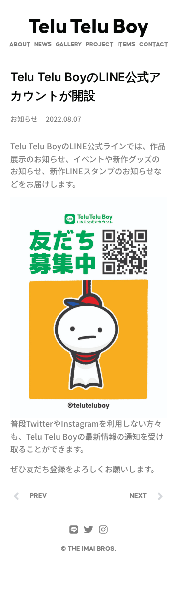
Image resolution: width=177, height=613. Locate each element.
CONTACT (153, 44)
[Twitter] (88, 529)
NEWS (43, 44)
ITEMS (126, 44)
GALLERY (69, 44)
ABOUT (19, 44)
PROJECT (100, 44)
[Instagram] (103, 529)
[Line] (74, 529)
